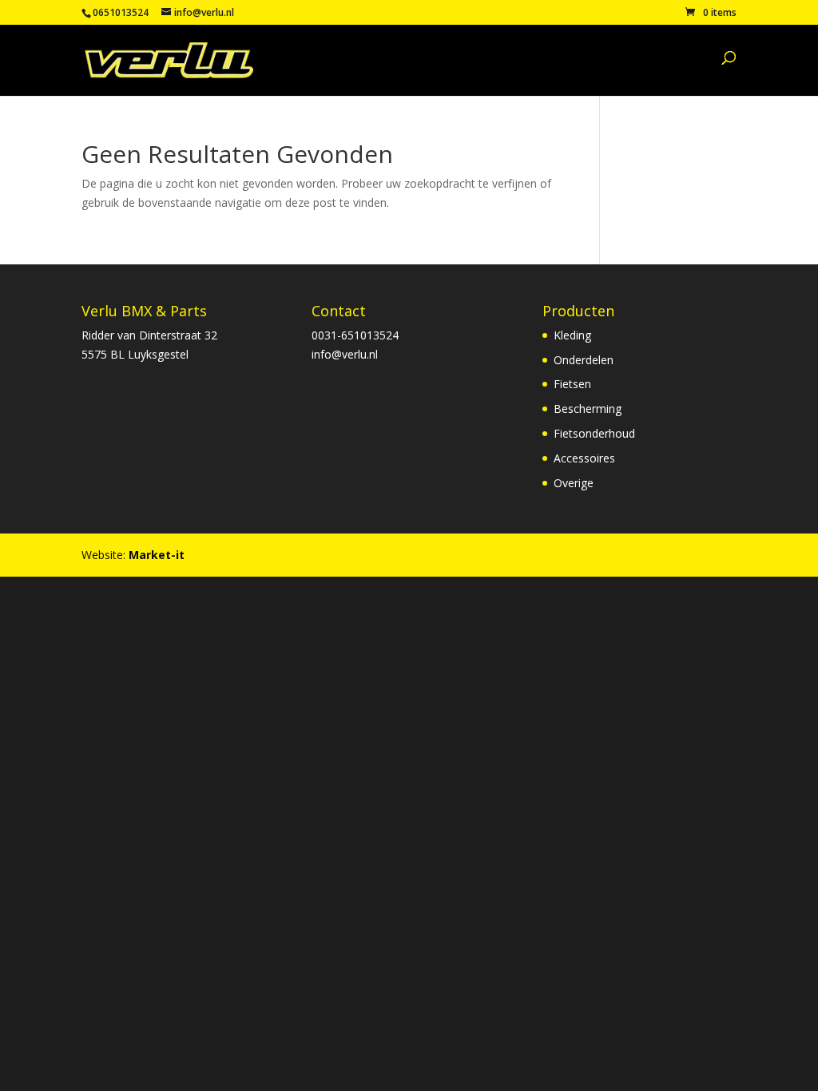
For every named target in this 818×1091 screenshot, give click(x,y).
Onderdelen (584, 359)
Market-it (157, 554)
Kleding (572, 335)
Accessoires (584, 458)
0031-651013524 (355, 335)
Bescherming (587, 408)
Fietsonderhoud (594, 433)
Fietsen (572, 383)
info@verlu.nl (345, 354)
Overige (574, 482)
